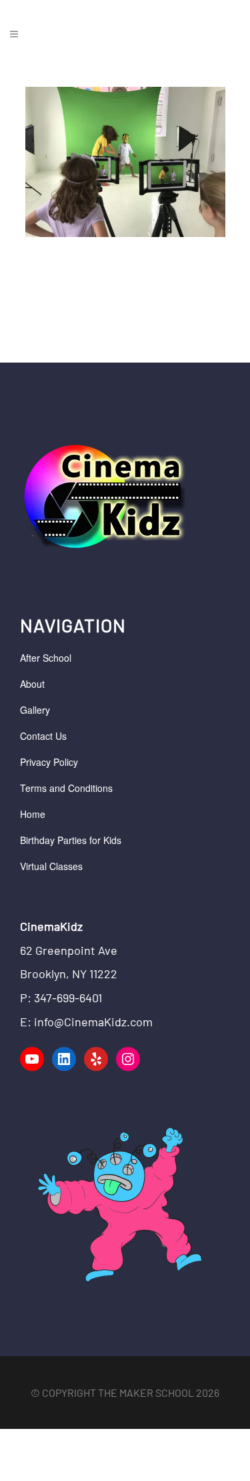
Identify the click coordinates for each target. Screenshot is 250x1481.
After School (45, 657)
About (32, 683)
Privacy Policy (49, 762)
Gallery (35, 709)
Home (32, 814)
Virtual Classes (51, 866)
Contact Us (43, 736)
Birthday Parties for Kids (70, 840)
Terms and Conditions (66, 788)
